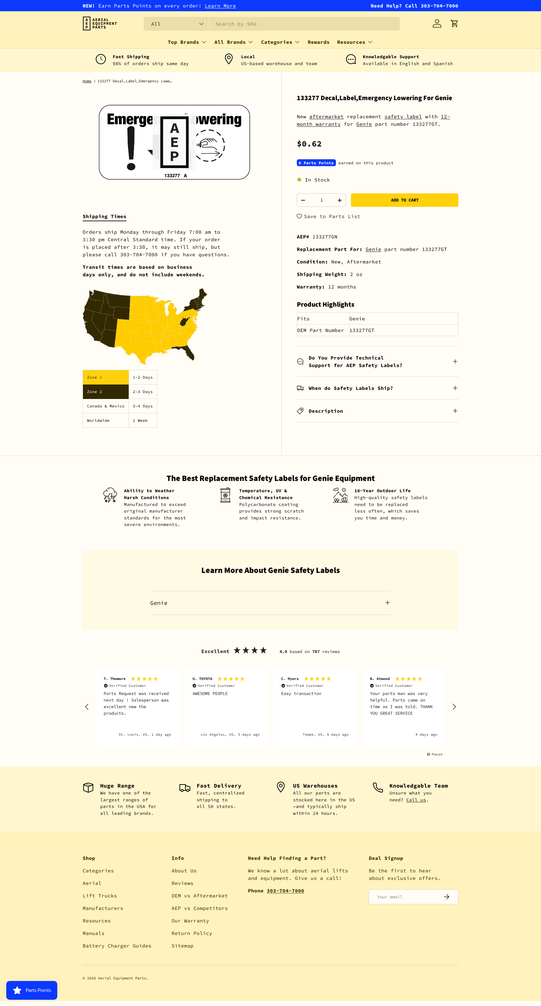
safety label (403, 116)
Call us (416, 800)
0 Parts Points (316, 162)
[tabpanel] (174, 328)
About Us (184, 870)
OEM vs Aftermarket (200, 895)
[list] (174, 142)
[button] (454, 23)
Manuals (94, 933)
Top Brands (183, 42)
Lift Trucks (100, 895)
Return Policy (192, 933)
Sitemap (182, 945)
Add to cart (405, 200)
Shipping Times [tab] (104, 216)
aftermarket (326, 116)
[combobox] (272, 24)
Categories (276, 42)
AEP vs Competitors (200, 908)
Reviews (182, 883)
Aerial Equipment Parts (122, 978)
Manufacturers (103, 908)
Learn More (220, 6)
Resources (351, 42)
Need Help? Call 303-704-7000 (414, 6)
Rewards (319, 42)
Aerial (92, 883)
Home (87, 81)
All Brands (230, 42)
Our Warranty (190, 920)
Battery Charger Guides (117, 945)
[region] (270, 706)
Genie (364, 124)
